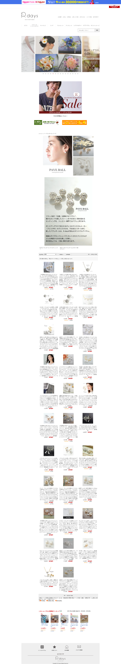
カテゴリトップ (41, 133)
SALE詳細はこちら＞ (61, 116)
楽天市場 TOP (60, 654)
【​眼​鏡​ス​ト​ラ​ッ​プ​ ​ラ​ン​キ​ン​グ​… (64, 625)
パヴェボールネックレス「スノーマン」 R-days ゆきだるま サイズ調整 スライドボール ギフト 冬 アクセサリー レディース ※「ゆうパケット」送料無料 (88, 428)
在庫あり (61, 254)
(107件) (51, 289)
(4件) (71, 533)
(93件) (90, 290)
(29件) (51, 319)
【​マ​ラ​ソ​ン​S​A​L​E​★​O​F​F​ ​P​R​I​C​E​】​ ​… (54, 625)
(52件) (71, 441)
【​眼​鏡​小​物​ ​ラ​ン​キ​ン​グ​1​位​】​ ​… (45, 625)
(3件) (71, 408)
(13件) (51, 471)
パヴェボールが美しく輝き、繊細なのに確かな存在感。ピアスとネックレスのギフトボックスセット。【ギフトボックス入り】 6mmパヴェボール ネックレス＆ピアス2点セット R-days (49, 582)
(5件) (90, 562)
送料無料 (68, 254)
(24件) (71, 289)
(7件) (90, 378)
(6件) (90, 468)
